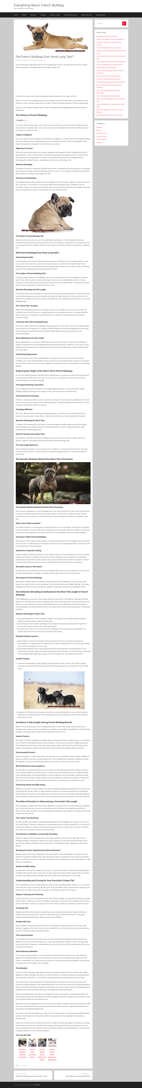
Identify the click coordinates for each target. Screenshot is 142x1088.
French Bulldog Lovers (39, 60)
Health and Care (86, 15)
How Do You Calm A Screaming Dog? (108, 76)
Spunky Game (100, 15)
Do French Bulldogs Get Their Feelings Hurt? (110, 82)
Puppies (43, 15)
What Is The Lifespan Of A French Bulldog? (110, 39)
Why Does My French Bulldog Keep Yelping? (110, 61)
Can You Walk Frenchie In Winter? (32, 1053)
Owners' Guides (22, 1065)
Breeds (24, 15)
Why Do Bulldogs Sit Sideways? (106, 67)
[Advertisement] (53, 82)
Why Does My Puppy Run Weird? (107, 36)
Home (16, 15)
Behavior (33, 15)
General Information (70, 15)
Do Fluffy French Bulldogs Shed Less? (108, 79)
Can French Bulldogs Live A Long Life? (108, 48)
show (24, 120)
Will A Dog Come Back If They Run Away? (109, 115)
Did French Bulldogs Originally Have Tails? (22, 1053)
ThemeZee (37, 1085)
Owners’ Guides (55, 15)
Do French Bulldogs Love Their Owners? (109, 64)
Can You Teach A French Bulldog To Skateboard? (52, 1055)
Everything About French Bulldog (39, 5)
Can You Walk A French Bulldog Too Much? (42, 1055)
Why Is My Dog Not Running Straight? (108, 96)
